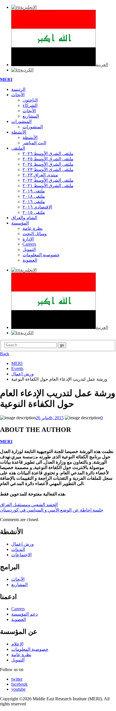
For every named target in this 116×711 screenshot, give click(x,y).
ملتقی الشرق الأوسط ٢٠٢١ (48, 185)
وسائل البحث (35, 233)
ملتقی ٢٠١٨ (34, 196)
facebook (19, 684)
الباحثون (30, 100)
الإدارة (28, 239)
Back (4, 353)
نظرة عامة (33, 228)
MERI (6, 79)
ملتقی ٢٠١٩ (34, 191)
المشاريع (31, 116)
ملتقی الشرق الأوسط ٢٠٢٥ (48, 158)
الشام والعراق (24, 217)
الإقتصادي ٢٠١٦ (37, 207)
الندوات (18, 549)
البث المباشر (34, 142)
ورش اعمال (22, 544)
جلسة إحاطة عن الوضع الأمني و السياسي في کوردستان (51, 510)
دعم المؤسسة (24, 614)
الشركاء (30, 105)
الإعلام (17, 644)
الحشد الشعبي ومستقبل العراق (29, 504)
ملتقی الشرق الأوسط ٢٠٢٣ (48, 169)
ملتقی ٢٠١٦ (34, 201)
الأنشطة (18, 132)
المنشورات (21, 121)
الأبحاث (17, 94)
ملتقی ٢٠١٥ (34, 212)
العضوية (30, 260)
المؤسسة (20, 223)
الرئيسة (18, 89)
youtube (18, 689)
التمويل (29, 249)
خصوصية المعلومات (41, 254)
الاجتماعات (21, 554)
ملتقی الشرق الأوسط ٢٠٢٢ (48, 180)
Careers (29, 244)
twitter (17, 679)
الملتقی (18, 148)
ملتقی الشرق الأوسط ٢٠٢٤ (48, 164)
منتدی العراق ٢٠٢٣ (40, 174)
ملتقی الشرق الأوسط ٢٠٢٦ (48, 153)
